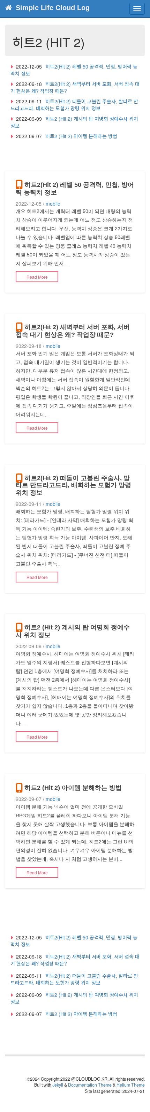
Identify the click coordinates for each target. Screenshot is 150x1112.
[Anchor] (60, 192)
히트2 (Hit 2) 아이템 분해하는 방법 (81, 136)
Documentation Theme (90, 1085)
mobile (53, 203)
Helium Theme (131, 1085)
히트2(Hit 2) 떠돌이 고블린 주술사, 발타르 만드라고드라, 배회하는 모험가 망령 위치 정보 (74, 105)
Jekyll (57, 1085)
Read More (37, 277)
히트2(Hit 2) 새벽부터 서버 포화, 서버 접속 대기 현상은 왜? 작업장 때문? (73, 331)
